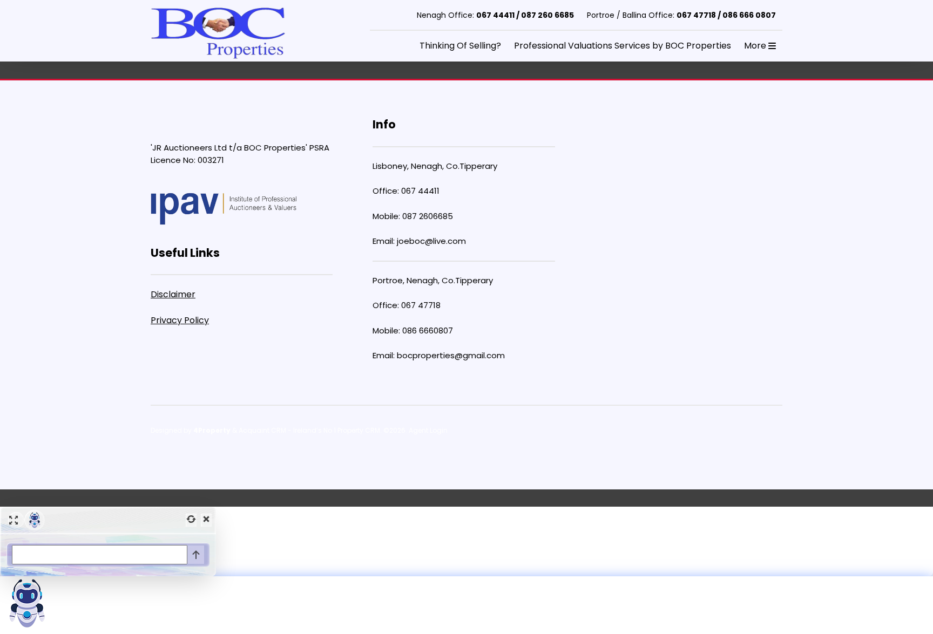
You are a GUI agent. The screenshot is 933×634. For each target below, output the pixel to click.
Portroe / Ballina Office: (681, 15)
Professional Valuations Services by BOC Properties (622, 45)
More (756, 45)
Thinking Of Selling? (460, 45)
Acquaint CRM (262, 430)
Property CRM (358, 430)
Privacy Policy (180, 320)
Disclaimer (173, 294)
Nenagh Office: (495, 15)
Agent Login (428, 430)
